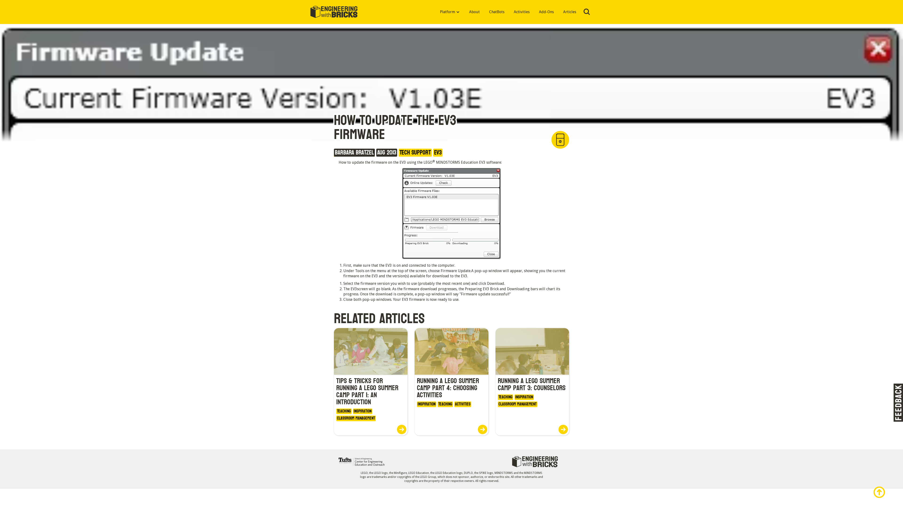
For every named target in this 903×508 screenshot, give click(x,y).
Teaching (344, 411)
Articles (569, 12)
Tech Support (415, 153)
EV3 (438, 153)
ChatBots (496, 12)
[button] (449, 12)
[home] (333, 12)
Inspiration (363, 411)
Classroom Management (356, 418)
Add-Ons (546, 12)
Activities (522, 12)
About (474, 12)
